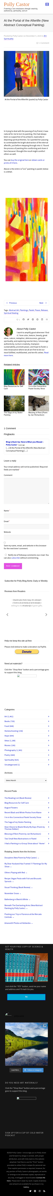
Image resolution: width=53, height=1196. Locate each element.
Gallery (26, 1187)
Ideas (10, 740)
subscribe (15, 558)
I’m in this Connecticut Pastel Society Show (23, 817)
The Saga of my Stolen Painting (18, 822)
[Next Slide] (46, 614)
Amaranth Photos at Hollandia (19, 923)
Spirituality (8, 39)
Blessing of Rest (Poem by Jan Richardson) (23, 834)
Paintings (24, 310)
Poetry (10, 755)
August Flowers (11, 807)
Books (10, 721)
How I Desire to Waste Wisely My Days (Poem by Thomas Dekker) (25, 828)
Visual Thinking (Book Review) (19, 887)
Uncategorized (12, 764)
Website (7, 532)
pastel (31, 310)
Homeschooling (14, 731)
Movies (10, 745)
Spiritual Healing (11, 313)
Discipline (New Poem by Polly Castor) (22, 857)
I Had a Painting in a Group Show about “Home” (25, 843)
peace (37, 310)
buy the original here (20, 160)
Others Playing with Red (16, 872)
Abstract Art (14, 310)
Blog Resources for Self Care (17, 803)
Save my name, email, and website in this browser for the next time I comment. (25, 547)
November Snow (13, 893)
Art (45, 36)
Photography (13, 750)
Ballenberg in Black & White (17, 899)
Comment (8, 475)
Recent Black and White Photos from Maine (23, 812)
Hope (9, 736)
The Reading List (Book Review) (18, 798)
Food (9, 726)
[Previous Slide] (7, 614)
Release (44, 310)
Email (6, 521)
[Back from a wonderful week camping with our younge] (26, 1044)
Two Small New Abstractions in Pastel (20, 838)
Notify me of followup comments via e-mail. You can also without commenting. (26, 556)
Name (6, 510)
